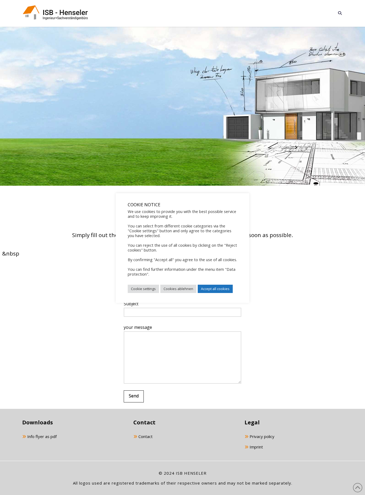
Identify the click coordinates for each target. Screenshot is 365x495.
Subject (131, 304)
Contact (145, 436)
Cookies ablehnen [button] (178, 288)
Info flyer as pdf (41, 436)
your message (138, 327)
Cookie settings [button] (143, 288)
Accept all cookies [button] (215, 288)
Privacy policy (261, 436)
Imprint (255, 447)
